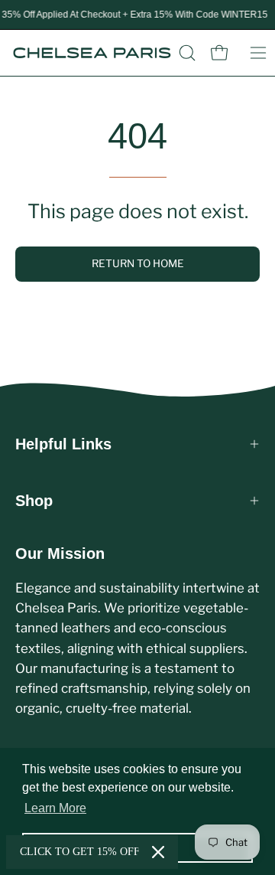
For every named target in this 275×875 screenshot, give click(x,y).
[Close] (158, 852)
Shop (34, 500)
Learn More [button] (55, 808)
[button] (187, 53)
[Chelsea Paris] (91, 52)
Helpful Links (63, 444)
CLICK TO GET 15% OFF (80, 851)
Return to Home (138, 263)
